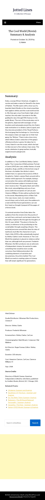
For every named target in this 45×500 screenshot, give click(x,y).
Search (35, 423)
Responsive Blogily (16, 497)
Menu (38, 22)
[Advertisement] (22, 70)
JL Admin (22, 42)
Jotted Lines (22, 10)
